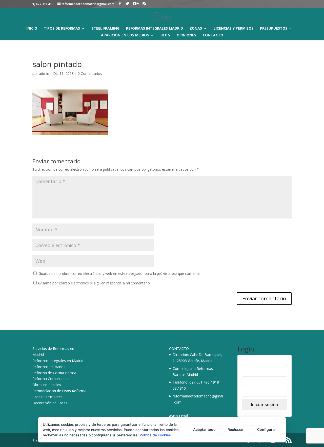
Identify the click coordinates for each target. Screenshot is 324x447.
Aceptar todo (204, 429)
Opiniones (186, 35)
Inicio (31, 29)
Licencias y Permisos (233, 29)
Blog (165, 35)
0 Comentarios (90, 73)
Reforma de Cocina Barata (54, 372)
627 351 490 (199, 382)
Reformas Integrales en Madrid (57, 360)
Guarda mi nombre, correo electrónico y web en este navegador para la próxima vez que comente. (119, 273)
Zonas (196, 29)
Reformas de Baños (48, 366)
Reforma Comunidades (51, 378)
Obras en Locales (46, 384)
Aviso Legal (178, 415)
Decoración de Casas (49, 402)
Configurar (266, 429)
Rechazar (236, 429)
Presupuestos (273, 29)
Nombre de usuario (257, 362)
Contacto (213, 35)
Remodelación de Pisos (51, 390)
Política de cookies (155, 435)
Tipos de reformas (62, 29)
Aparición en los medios (125, 35)
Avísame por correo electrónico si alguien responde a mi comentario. (94, 283)
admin (44, 73)
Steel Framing (105, 29)
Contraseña (251, 382)
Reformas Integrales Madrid (154, 29)
